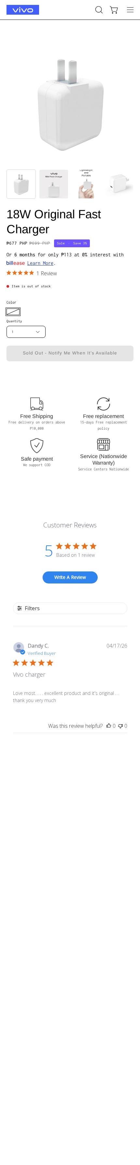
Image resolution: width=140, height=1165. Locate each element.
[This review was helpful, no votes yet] (108, 725)
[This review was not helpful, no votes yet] (120, 725)
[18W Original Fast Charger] (21, 184)
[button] (98, 9)
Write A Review (70, 577)
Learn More (40, 263)
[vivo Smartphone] (23, 10)
